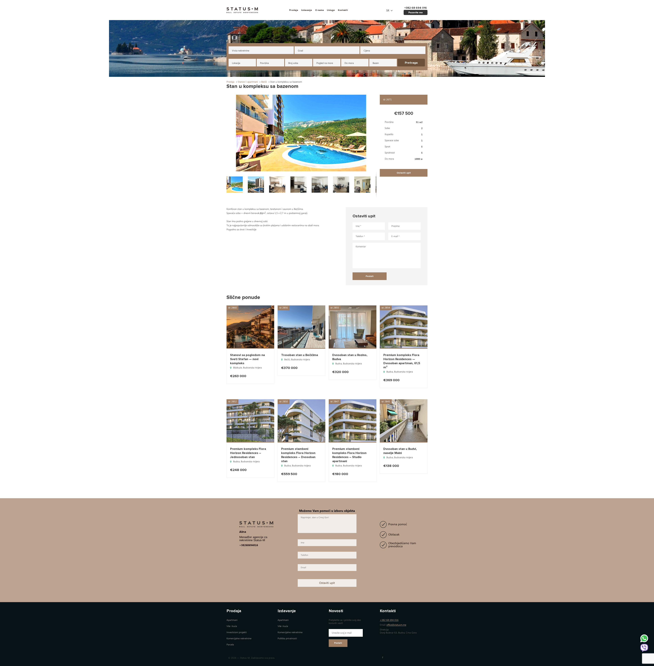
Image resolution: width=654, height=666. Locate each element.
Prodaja (293, 10)
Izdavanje (306, 10)
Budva (338, 363)
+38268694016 (248, 545)
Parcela (230, 644)
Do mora (349, 63)
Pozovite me (415, 12)
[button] (301, 133)
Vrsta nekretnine (240, 50)
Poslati (338, 642)
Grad (300, 50)
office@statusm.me (396, 624)
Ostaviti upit (404, 172)
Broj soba (293, 63)
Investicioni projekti (237, 632)
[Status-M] (242, 9)
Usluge (331, 10)
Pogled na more (324, 63)
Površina (264, 63)
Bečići (287, 359)
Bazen (376, 63)
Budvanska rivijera (252, 367)
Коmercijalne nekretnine (239, 638)
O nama (319, 10)
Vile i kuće (232, 626)
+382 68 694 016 (389, 620)
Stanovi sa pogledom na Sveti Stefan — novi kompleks (247, 359)
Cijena (367, 50)
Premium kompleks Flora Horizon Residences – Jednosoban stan (248, 453)
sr (387, 10)
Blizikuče (237, 367)
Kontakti (343, 10)
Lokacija (236, 63)
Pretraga (411, 63)
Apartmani (232, 620)
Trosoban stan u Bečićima (299, 355)
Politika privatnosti (287, 638)
